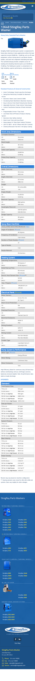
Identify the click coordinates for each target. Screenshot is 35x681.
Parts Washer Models (16, 22)
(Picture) (17, 230)
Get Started (7, 18)
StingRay (7, 520)
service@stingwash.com (17, 665)
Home (2, 22)
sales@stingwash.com (16, 663)
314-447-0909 (13, 661)
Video (27, 227)
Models (7, 22)
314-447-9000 (14, 658)
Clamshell (25, 22)
